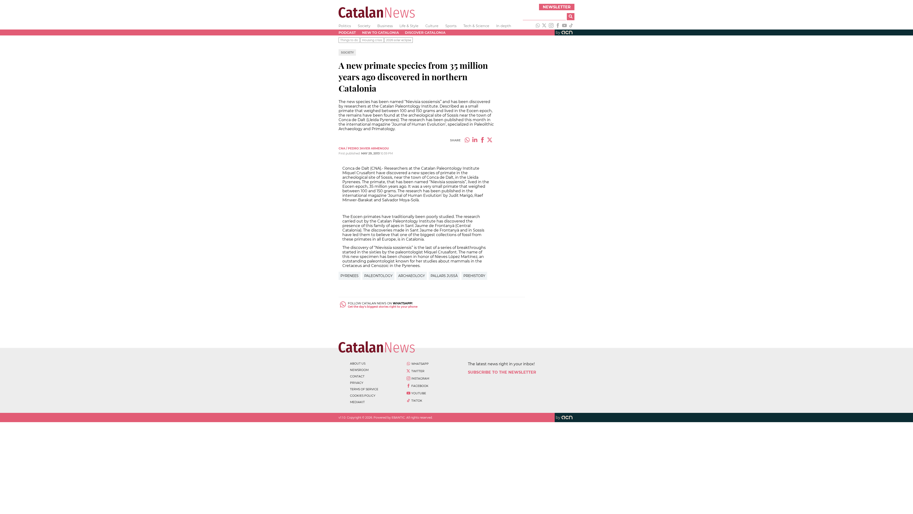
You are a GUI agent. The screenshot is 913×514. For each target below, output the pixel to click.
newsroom (359, 370)
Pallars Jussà (444, 276)
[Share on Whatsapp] (467, 140)
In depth (503, 26)
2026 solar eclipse (398, 40)
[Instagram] (551, 26)
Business (385, 26)
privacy (356, 383)
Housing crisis (372, 40)
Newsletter (557, 7)
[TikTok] (571, 26)
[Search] (570, 16)
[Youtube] (564, 26)
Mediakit (357, 402)
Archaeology (411, 276)
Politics (345, 26)
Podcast (347, 32)
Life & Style (408, 26)
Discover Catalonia (425, 32)
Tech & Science (476, 26)
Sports (450, 26)
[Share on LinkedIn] (475, 140)
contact (357, 376)
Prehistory (474, 276)
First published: (350, 153)
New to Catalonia (380, 32)
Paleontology (378, 276)
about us (357, 363)
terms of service (364, 389)
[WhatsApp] (537, 26)
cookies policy (362, 395)
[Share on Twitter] (490, 140)
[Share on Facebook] (482, 140)
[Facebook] (557, 26)
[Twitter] (544, 26)
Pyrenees (349, 276)
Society (364, 26)
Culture (431, 26)
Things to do (349, 40)
